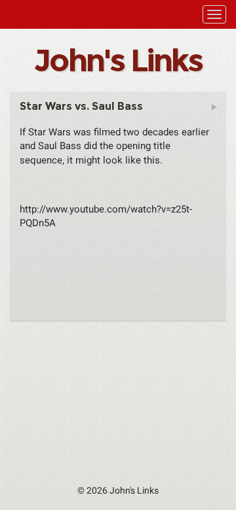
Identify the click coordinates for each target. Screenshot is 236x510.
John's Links (117, 60)
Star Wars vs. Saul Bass (81, 106)
